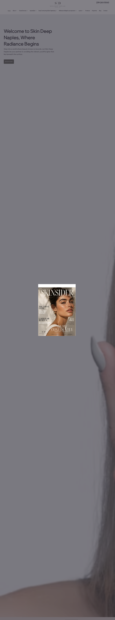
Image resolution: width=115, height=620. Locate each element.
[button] (74, 286)
